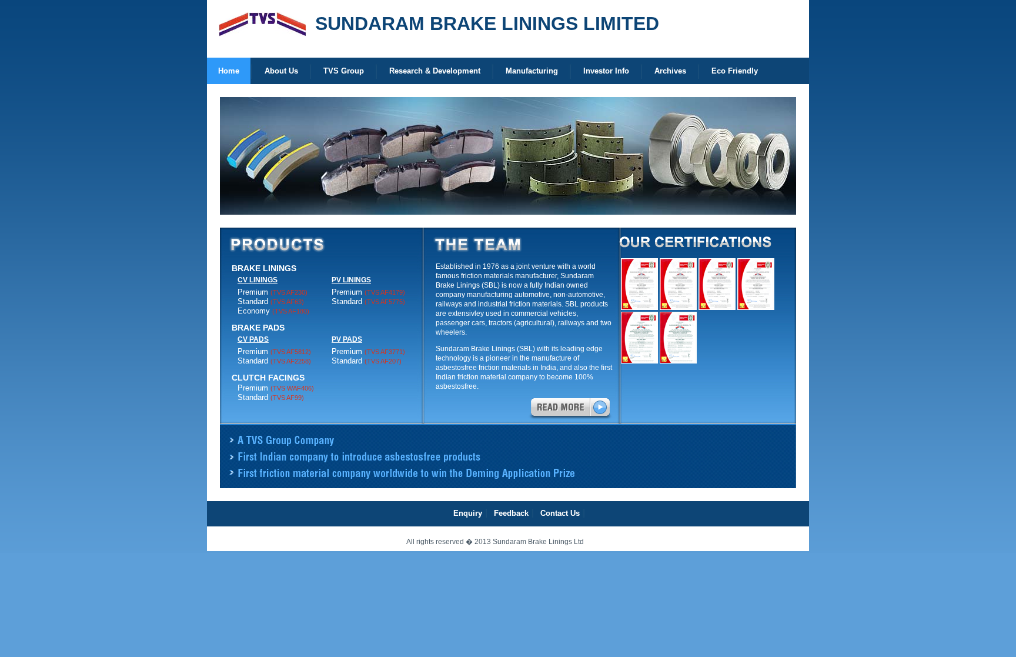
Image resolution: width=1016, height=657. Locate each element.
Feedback (511, 513)
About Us (281, 70)
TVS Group (343, 70)
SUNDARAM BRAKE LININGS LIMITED (487, 23)
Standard (271, 301)
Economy (273, 310)
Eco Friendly (734, 70)
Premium (273, 292)
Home (228, 70)
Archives (670, 70)
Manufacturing (532, 70)
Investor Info (606, 70)
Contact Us (560, 513)
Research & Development (434, 70)
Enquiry (467, 513)
